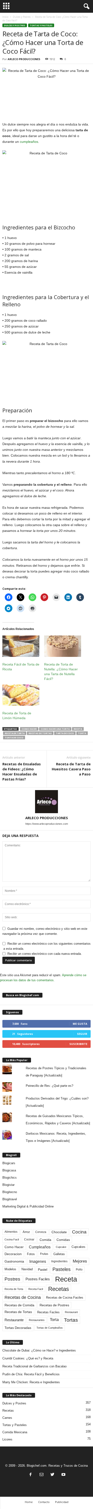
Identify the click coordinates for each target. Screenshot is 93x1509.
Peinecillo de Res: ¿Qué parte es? (49, 1086)
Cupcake (61, 1246)
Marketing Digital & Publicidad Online (28, 1206)
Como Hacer (29, 728)
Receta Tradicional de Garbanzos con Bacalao (34, 1366)
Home (29, 1502)
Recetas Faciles (48, 1312)
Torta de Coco (14, 737)
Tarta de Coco (65, 733)
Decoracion (13, 1254)
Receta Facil (35, 1289)
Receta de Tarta (15, 733)
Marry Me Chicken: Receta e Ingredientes (31, 1382)
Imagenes (37, 1261)
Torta (82, 733)
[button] (85, 6)
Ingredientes (59, 1261)
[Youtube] (63, 1475)
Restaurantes (37, 1320)
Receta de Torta (14, 1289)
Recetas (58, 1289)
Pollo (79, 1269)
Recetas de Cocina (23, 1297)
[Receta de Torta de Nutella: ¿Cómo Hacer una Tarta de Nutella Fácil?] (62, 646)
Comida (45, 1240)
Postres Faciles (38, 1279)
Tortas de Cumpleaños (49, 1327)
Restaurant (71, 1312)
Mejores (80, 1261)
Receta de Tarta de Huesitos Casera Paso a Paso (71, 768)
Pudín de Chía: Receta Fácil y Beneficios (31, 1374)
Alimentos (11, 1231)
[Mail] (41, 1475)
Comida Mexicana (14, 1432)
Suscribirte (78, 1044)
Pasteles (61, 1269)
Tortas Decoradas (18, 1328)
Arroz (26, 1232)
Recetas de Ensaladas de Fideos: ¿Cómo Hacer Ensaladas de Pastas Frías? (21, 771)
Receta (78, 728)
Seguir (82, 1034)
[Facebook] (30, 1475)
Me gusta (80, 1023)
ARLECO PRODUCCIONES (24, 59)
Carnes (7, 1418)
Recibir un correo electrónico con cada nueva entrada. (44, 954)
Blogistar (8, 1185)
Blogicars (8, 1163)
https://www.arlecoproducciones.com (46, 823)
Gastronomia (14, 1261)
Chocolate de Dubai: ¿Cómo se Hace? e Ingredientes (39, 1350)
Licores (7, 1439)
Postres (12, 1279)
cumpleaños (29, 142)
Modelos (10, 1269)
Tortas (71, 1320)
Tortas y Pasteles (41, 25)
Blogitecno (9, 1192)
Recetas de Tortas (40, 733)
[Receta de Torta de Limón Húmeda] (20, 695)
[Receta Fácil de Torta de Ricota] (20, 646)
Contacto (44, 1502)
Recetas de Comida (19, 1305)
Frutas (44, 1254)
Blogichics (9, 1177)
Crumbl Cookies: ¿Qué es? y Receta (27, 1358)
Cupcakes (78, 1247)
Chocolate (59, 1232)
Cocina (79, 1231)
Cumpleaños (40, 1247)
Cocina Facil (12, 1239)
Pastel (42, 1269)
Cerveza (40, 1232)
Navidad (27, 1269)
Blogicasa (9, 1170)
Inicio (5, 17)
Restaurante (14, 1320)
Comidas (63, 1240)
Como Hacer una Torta (55, 728)
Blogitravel (9, 1199)
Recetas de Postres (54, 1305)
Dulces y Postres (22, 17)
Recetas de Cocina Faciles (64, 1297)
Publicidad (61, 1502)
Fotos (31, 1254)
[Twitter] (52, 1475)
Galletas (59, 1254)
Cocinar (29, 1239)
